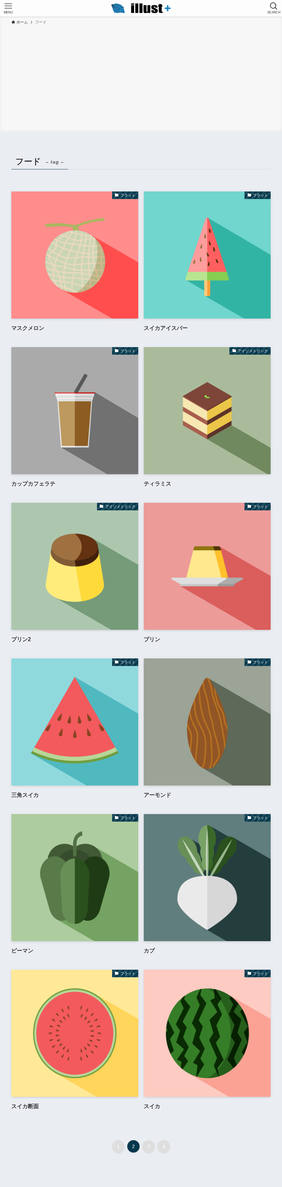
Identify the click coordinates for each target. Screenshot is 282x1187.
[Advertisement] (141, 77)
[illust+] (140, 8)
